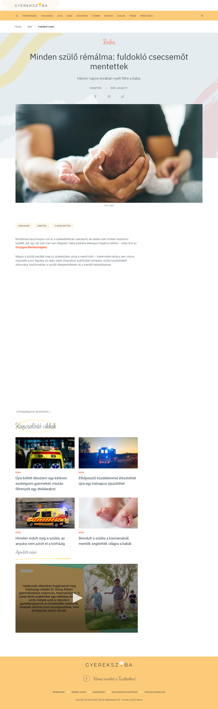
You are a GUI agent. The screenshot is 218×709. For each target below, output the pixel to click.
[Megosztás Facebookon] (95, 96)
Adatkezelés (99, 692)
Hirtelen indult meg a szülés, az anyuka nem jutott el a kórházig (40, 541)
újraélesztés (63, 226)
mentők (42, 226)
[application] (76, 598)
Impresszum (59, 692)
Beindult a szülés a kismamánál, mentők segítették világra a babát (105, 541)
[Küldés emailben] (109, 96)
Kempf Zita (96, 88)
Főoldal (18, 27)
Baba (30, 27)
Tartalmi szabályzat (154, 692)
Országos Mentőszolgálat (31, 247)
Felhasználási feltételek (124, 692)
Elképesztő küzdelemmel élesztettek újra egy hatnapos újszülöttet (107, 481)
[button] (76, 597)
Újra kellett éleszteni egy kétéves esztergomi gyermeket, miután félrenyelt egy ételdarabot (41, 483)
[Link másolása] (122, 96)
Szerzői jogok (79, 692)
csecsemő (24, 226)
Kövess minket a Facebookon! (114, 679)
